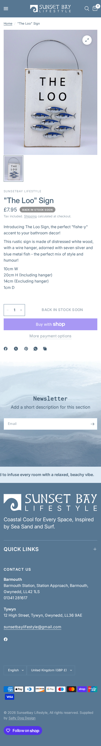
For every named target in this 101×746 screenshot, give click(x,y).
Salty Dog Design (22, 718)
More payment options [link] (50, 336)
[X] (17, 349)
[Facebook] (7, 349)
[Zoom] (87, 40)
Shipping (30, 216)
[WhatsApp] (36, 349)
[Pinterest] (27, 349)
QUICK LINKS (21, 549)
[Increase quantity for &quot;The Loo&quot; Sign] (21, 310)
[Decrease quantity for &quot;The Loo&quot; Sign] (7, 310)
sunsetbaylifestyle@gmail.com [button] (32, 627)
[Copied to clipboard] (46, 349)
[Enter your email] (92, 424)
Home (8, 23)
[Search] (87, 8)
